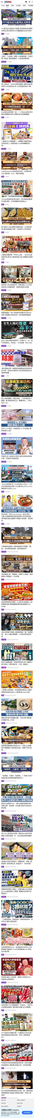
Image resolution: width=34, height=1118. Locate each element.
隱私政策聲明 (4, 1106)
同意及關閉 (27, 1112)
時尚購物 (31, 5)
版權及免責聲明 (21, 1100)
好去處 (18, 5)
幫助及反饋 (20, 1103)
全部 (7, 5)
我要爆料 (19, 1106)
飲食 (12, 5)
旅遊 (24, 5)
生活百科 (4, 61)
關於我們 (3, 1103)
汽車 (3, 33)
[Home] (8, 2)
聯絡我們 (3, 1100)
